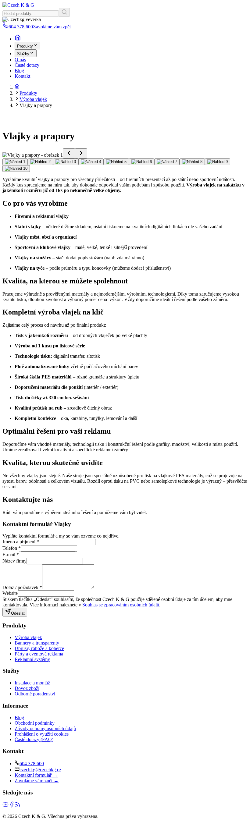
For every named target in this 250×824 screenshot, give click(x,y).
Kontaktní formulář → (36, 775)
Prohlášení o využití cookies (42, 734)
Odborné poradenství (35, 693)
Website (10, 593)
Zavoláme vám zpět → (37, 780)
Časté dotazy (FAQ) (34, 739)
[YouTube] (5, 805)
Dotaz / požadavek (22, 587)
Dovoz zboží (27, 688)
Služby (23, 54)
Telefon (11, 548)
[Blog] (18, 805)
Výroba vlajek (33, 99)
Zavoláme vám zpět (52, 26)
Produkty (25, 46)
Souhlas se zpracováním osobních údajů (120, 604)
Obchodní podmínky (35, 723)
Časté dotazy (27, 65)
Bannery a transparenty (37, 642)
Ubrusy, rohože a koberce (39, 648)
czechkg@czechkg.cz (40, 769)
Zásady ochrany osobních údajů (45, 728)
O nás (20, 59)
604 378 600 (32, 763)
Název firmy (14, 560)
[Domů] (17, 87)
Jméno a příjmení (20, 541)
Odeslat (18, 613)
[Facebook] (12, 805)
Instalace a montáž (32, 682)
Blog (19, 70)
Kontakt (22, 76)
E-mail (10, 554)
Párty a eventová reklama (39, 653)
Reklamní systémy (32, 659)
